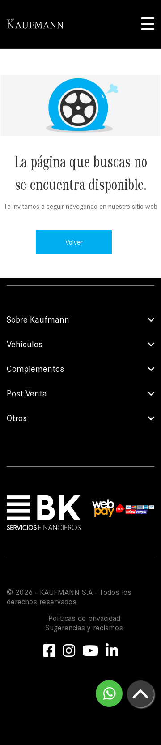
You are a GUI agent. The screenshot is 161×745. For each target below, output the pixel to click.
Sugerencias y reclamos (84, 628)
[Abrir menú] (147, 24)
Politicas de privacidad (84, 618)
